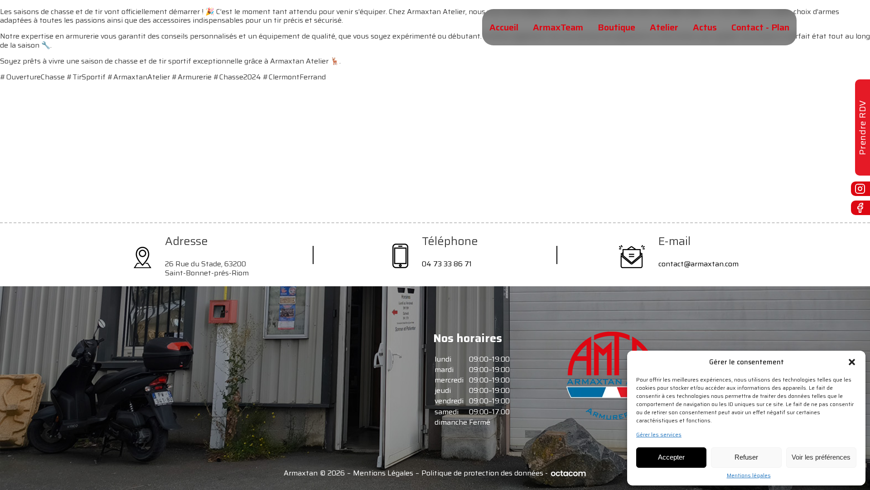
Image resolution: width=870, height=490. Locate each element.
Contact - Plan (760, 27)
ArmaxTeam (558, 27)
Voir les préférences (821, 457)
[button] (851, 362)
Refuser (746, 457)
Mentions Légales (383, 473)
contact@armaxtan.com (698, 264)
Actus (705, 27)
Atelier (664, 27)
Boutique (616, 27)
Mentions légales (749, 475)
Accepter (671, 457)
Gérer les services (659, 434)
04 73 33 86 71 (447, 264)
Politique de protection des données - (484, 473)
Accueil (503, 27)
